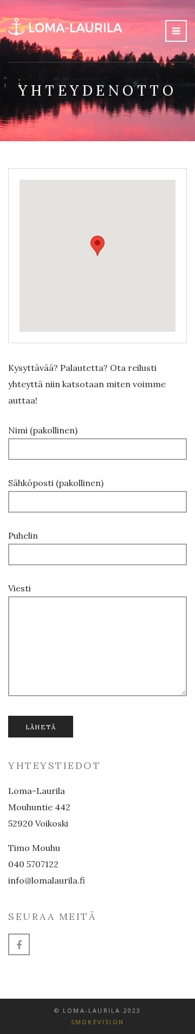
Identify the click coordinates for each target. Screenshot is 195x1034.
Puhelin (23, 535)
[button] (97, 245)
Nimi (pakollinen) (42, 430)
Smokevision (97, 1022)
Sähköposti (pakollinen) (55, 482)
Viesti (19, 588)
